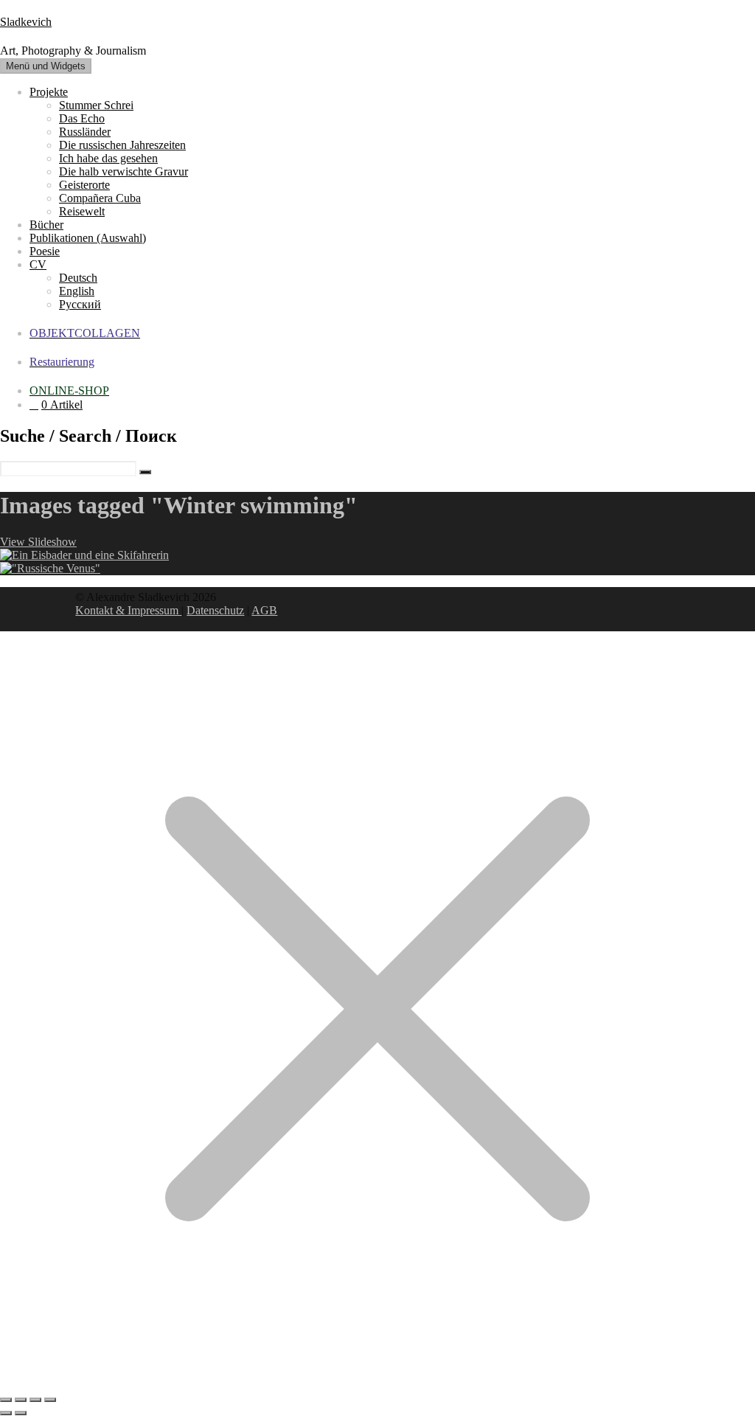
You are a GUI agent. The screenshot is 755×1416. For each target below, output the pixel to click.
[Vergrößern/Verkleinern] (6, 1400)
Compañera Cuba (100, 198)
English (76, 291)
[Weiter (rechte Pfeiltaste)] (21, 1413)
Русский (80, 304)
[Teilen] (35, 1400)
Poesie (44, 251)
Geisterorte (84, 184)
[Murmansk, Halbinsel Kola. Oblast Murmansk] (84, 555)
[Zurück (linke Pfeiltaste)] (6, 1413)
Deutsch (78, 277)
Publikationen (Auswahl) (87, 238)
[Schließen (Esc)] (50, 1400)
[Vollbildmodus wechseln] (21, 1400)
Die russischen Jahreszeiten (122, 145)
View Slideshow (38, 541)
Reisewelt (82, 211)
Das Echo (82, 118)
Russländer (85, 131)
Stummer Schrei (96, 105)
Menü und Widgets (46, 66)
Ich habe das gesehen (108, 158)
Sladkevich (26, 21)
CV (37, 264)
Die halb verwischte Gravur (123, 171)
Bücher (46, 224)
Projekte (48, 92)
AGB (264, 610)
